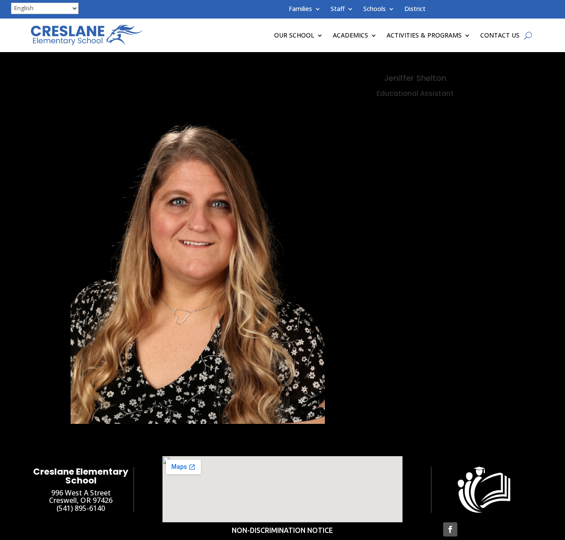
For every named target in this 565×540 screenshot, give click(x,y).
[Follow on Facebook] (450, 529)
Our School (294, 35)
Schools (374, 9)
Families (300, 9)
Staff (338, 9)
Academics (350, 35)
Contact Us (500, 35)
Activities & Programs (424, 35)
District (415, 9)
